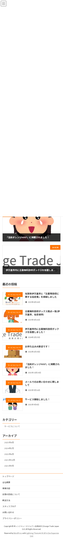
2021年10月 (9, 460)
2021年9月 (9, 466)
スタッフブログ (9, 506)
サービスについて (12, 426)
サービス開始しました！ (37, 399)
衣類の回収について (11, 494)
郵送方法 (6, 500)
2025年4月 (9, 442)
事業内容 (6, 488)
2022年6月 (9, 454)
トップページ (8, 476)
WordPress (17, 533)
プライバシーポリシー (12, 518)
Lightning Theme (32, 533)
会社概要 (6, 482)
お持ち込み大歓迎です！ (37, 346)
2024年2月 (9, 448)
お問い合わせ (8, 512)
